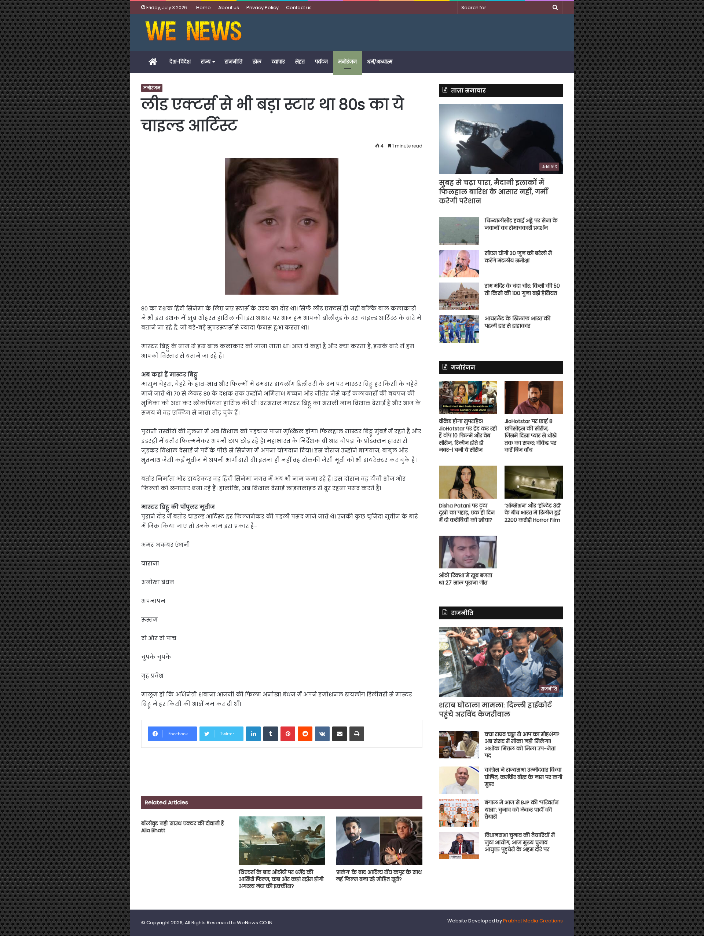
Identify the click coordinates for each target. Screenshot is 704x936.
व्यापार (278, 61)
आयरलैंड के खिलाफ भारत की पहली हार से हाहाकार (517, 322)
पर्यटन (321, 61)
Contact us (299, 7)
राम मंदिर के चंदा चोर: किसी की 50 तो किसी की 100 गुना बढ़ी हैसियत (522, 289)
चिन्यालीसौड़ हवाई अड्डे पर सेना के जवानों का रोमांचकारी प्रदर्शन (521, 224)
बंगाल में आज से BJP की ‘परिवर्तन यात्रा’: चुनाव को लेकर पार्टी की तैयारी (521, 809)
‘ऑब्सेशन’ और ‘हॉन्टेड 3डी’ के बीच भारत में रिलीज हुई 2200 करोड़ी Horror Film (533, 513)
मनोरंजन (347, 61)
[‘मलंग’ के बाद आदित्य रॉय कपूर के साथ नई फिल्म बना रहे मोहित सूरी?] (379, 840)
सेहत (300, 61)
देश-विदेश (180, 61)
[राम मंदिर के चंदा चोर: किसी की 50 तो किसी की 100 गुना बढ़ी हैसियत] (459, 296)
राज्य (205, 61)
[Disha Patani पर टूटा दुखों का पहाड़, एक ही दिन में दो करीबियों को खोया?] (468, 482)
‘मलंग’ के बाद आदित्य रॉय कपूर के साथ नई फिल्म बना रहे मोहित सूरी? (379, 875)
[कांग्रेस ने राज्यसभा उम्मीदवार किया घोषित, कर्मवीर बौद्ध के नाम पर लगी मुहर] (459, 780)
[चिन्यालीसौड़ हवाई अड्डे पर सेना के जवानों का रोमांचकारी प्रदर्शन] (459, 231)
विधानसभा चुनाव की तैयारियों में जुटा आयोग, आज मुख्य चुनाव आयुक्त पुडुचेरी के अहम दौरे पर (520, 842)
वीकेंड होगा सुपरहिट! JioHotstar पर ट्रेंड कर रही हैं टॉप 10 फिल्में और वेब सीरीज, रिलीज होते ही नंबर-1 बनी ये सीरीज (468, 436)
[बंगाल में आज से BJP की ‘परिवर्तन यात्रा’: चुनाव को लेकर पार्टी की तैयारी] (459, 813)
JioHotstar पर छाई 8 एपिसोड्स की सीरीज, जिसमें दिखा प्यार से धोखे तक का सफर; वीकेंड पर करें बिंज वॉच (531, 436)
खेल (257, 61)
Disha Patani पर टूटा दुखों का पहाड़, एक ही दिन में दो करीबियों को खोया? (467, 513)
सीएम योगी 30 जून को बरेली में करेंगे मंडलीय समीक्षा (518, 257)
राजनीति (233, 61)
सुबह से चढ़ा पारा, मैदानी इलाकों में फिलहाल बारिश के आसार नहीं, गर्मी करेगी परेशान (493, 191)
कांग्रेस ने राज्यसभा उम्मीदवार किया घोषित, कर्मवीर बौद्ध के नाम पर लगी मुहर (523, 777)
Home (203, 7)
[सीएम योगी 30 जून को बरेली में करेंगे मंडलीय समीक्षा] (459, 263)
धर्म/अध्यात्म (379, 61)
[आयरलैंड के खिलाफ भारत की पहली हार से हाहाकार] (459, 329)
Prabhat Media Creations (533, 920)
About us (228, 7)
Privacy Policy (262, 7)
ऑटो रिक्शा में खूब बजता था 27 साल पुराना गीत (465, 579)
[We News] (193, 32)
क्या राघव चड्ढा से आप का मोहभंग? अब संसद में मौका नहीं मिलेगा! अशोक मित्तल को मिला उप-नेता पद (522, 745)
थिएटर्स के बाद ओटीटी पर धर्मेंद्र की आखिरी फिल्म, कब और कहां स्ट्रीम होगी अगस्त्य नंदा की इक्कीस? (281, 879)
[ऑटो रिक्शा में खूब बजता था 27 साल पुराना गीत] (468, 552)
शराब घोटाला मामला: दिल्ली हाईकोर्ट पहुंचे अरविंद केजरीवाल (495, 709)
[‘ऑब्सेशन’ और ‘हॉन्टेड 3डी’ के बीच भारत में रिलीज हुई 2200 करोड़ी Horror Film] (534, 482)
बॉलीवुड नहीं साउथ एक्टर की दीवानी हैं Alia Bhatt (182, 827)
